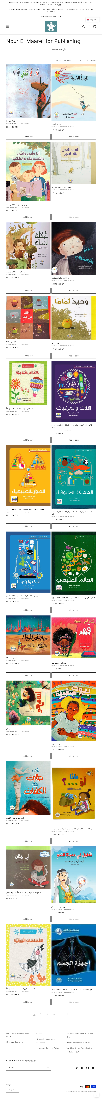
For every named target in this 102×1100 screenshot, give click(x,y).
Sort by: (58, 60)
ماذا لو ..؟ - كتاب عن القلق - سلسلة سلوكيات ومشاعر (71, 829)
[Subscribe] (48, 1068)
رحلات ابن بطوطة (12, 658)
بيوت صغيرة (55, 744)
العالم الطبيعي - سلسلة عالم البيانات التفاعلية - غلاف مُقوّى (73, 598)
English (11, 1090)
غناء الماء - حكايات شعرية (16, 272)
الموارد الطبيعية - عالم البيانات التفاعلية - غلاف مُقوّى (25, 509)
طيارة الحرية (56, 124)
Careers (39, 1033)
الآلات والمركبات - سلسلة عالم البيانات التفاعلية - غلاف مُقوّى (71, 426)
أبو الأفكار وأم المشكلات (60, 278)
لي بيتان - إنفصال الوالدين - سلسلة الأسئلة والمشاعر (25, 892)
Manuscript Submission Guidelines (45, 1040)
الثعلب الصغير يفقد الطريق (61, 187)
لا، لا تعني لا (10, 121)
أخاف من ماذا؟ (11, 342)
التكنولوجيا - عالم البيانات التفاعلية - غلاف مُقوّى (23, 596)
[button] (7, 26)
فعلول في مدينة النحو (59, 907)
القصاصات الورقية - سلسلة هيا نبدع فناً (20, 989)
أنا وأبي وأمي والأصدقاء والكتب (17, 205)
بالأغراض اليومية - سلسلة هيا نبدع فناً (20, 408)
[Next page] (68, 1014)
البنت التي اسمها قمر (59, 663)
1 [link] (34, 1014)
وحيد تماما (55, 343)
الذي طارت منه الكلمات (15, 818)
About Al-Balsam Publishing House (17, 1034)
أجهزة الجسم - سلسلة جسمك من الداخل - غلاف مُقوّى (72, 989)
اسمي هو (9, 729)
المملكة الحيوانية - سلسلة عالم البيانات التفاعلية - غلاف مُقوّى (71, 513)
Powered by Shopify (90, 1091)
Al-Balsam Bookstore (14, 1042)
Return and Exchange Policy (47, 1048)
